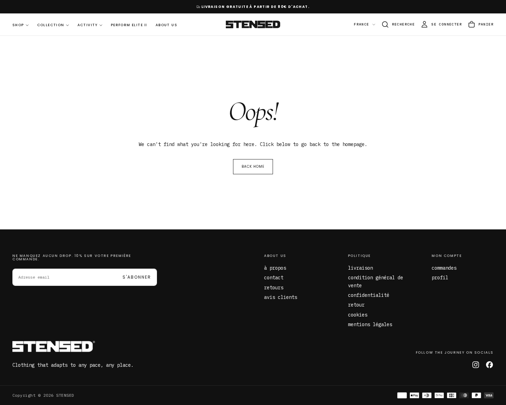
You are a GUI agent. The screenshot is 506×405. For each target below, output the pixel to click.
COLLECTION (50, 25)
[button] (398, 24)
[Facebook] (489, 365)
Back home (253, 166)
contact (273, 277)
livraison (360, 268)
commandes (444, 268)
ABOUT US (166, 25)
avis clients (280, 297)
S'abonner (137, 277)
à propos (275, 268)
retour (356, 305)
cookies (357, 315)
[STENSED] (53, 346)
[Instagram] (476, 365)
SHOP (18, 25)
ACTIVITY (87, 25)
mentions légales (370, 324)
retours (273, 287)
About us (275, 255)
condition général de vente (375, 281)
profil (440, 277)
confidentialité (368, 295)
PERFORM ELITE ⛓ (129, 25)
